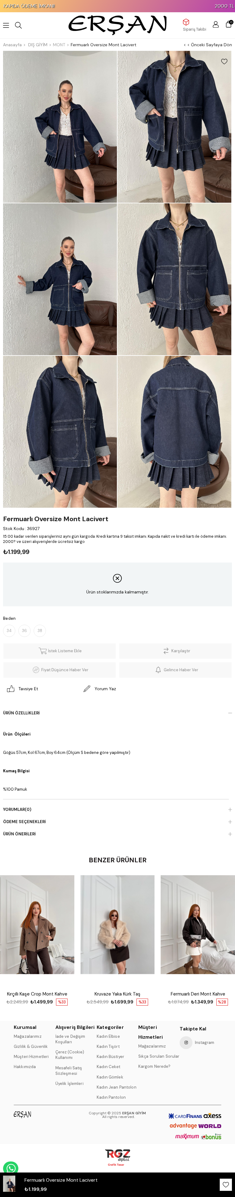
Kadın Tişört (108, 1046)
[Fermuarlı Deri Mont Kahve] (198, 931)
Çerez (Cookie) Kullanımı (69, 1054)
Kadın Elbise (108, 1036)
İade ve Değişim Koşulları (70, 1039)
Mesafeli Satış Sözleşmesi (68, 1070)
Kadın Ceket (108, 1066)
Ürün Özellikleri (21, 713)
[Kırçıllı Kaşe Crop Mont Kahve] (37, 931)
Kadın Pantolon (111, 1097)
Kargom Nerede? (154, 1066)
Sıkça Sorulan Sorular (159, 1056)
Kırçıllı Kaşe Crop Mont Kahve (37, 994)
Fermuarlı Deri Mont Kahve (198, 994)
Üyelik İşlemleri (69, 1083)
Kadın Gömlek (110, 1077)
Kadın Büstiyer (110, 1056)
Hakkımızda (25, 1066)
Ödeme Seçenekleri (24, 821)
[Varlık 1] (31, 1114)
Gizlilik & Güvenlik (31, 1046)
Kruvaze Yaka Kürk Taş (117, 994)
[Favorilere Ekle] (224, 61)
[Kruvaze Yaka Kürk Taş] (117, 931)
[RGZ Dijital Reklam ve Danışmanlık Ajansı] (117, 1157)
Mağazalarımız (28, 1036)
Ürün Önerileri (19, 834)
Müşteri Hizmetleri (31, 1056)
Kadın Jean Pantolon (116, 1087)
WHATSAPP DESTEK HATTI (10, 1168)
